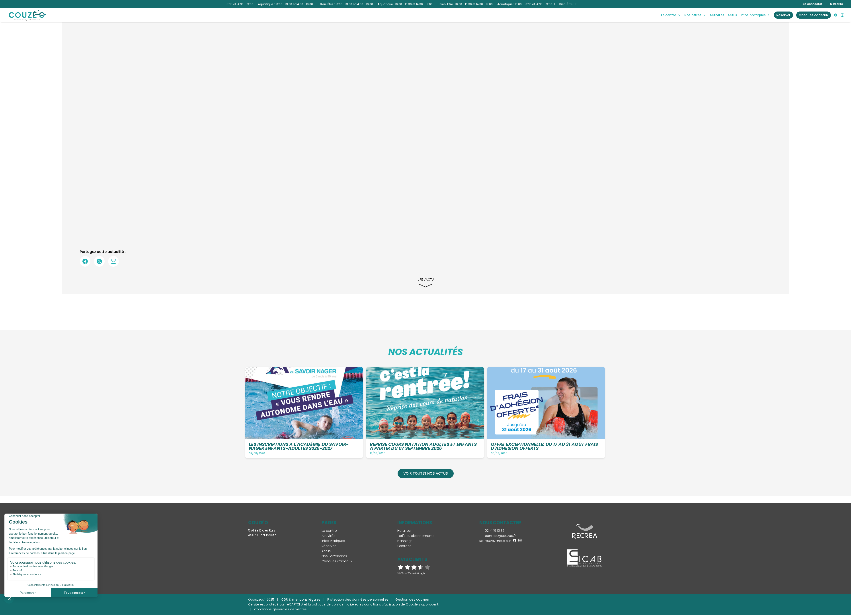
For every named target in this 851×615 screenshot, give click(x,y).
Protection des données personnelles (357, 599)
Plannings (404, 541)
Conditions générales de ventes (280, 609)
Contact (404, 546)
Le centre (329, 530)
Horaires (404, 530)
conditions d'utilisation (382, 604)
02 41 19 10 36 (494, 530)
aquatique (671, 10)
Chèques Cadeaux (337, 561)
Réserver (329, 546)
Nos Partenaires (334, 556)
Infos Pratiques (753, 15)
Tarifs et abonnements (415, 536)
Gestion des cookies (412, 599)
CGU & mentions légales (300, 599)
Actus (732, 15)
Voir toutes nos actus (425, 473)
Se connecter (812, 4)
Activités (717, 15)
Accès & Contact (750, 9)
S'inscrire (836, 4)
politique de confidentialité (333, 604)
